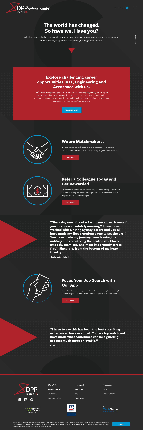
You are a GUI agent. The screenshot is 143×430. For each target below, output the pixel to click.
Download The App (54, 398)
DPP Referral (52, 394)
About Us (70, 157)
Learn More (70, 202)
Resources (79, 389)
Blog (76, 394)
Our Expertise (80, 385)
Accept (121, 424)
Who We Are (52, 385)
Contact (105, 389)
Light (135, 37)
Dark (135, 42)
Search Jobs (71, 110)
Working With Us (54, 389)
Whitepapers (79, 398)
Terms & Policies (109, 394)
